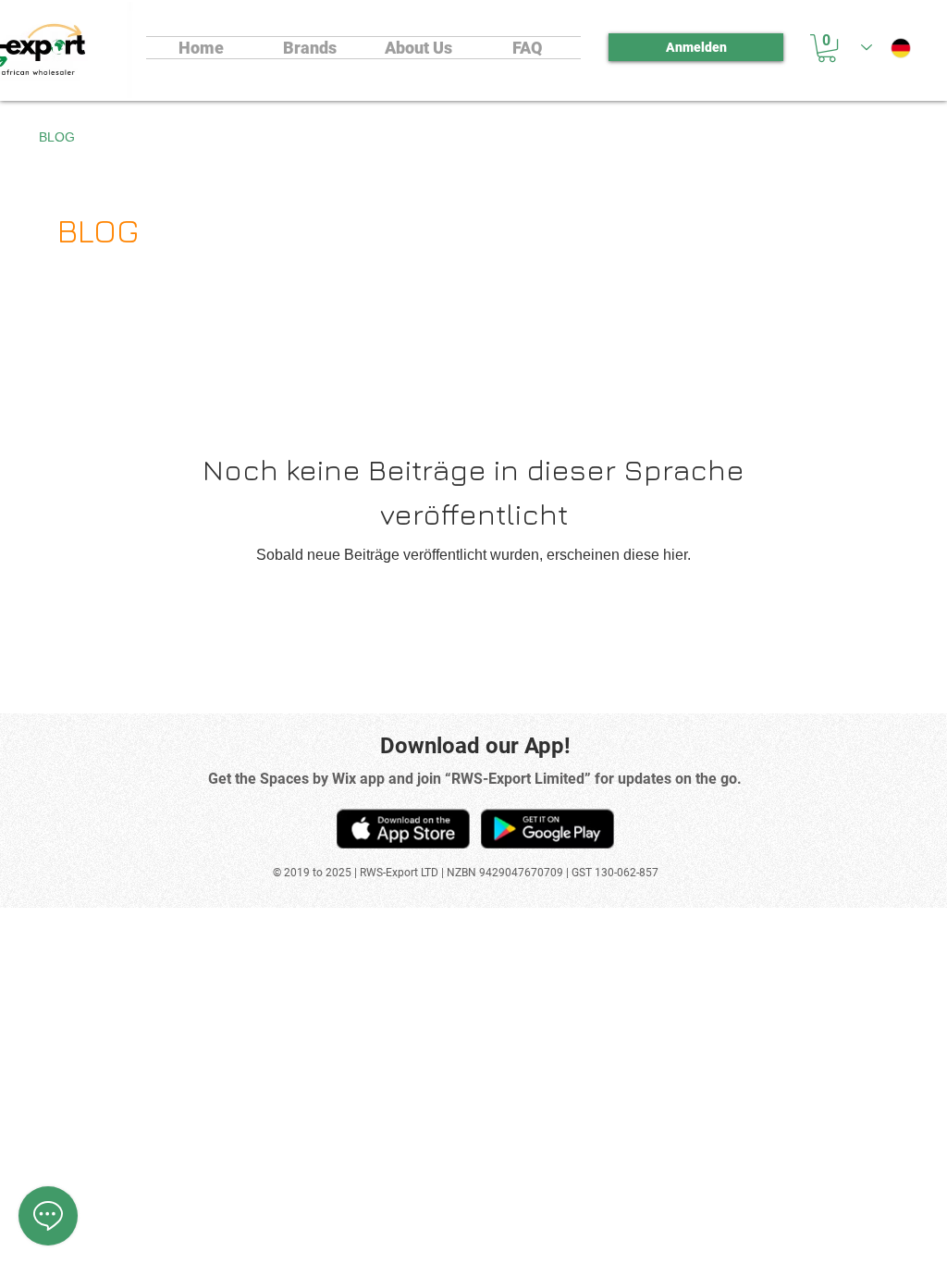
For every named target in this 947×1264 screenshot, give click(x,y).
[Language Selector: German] (886, 47)
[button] (826, 48)
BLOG (57, 137)
